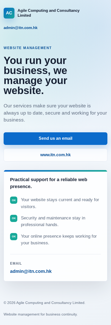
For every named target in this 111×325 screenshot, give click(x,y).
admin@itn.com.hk (20, 27)
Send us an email (55, 138)
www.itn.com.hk (55, 155)
